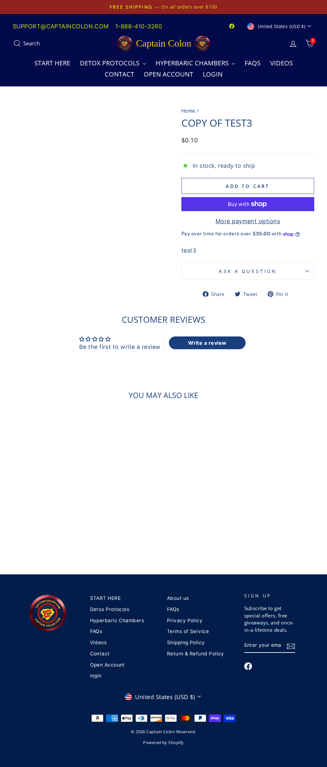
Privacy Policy (184, 620)
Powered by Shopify (163, 742)
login (213, 74)
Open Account (168, 74)
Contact (119, 74)
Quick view (47, 530)
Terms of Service (188, 631)
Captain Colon (163, 43)
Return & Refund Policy (195, 654)
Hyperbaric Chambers (193, 63)
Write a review (207, 343)
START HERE (52, 63)
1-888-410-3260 (138, 26)
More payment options (248, 221)
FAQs (253, 63)
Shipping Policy (186, 642)
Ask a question (248, 271)
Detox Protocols (110, 63)
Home (188, 111)
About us (178, 598)
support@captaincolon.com (61, 26)
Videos (281, 63)
